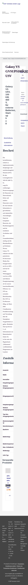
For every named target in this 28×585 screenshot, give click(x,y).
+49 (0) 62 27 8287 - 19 (22, 98)
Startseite (5, 58)
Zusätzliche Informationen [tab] (8, 144)
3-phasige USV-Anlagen (23, 548)
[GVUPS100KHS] (9, 65)
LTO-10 (22, 526)
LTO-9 (22, 528)
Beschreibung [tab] (8, 138)
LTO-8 (22, 530)
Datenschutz (17, 528)
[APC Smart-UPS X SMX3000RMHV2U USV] (8, 470)
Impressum (17, 524)
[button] (20, 52)
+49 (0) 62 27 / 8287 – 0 (11, 526)
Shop (9, 58)
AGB (15, 526)
